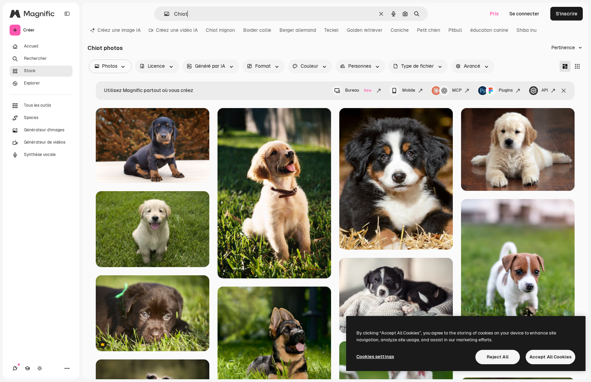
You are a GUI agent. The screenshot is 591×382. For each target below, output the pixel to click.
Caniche (400, 30)
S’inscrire (566, 14)
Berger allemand (297, 30)
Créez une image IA (119, 30)
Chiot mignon (220, 30)
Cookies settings (375, 356)
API (544, 90)
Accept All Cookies (550, 357)
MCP (457, 90)
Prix (494, 14)
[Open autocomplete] (164, 13)
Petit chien (428, 30)
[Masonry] (565, 66)
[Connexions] (15, 368)
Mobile (408, 90)
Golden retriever (364, 30)
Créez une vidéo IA (177, 30)
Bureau (358, 90)
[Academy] (27, 368)
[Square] (577, 66)
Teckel (331, 30)
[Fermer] (563, 90)
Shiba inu (526, 30)
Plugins (506, 90)
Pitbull (455, 30)
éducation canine (489, 30)
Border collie (257, 30)
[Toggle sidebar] (67, 13)
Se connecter (524, 14)
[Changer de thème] (39, 368)
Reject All (498, 357)
